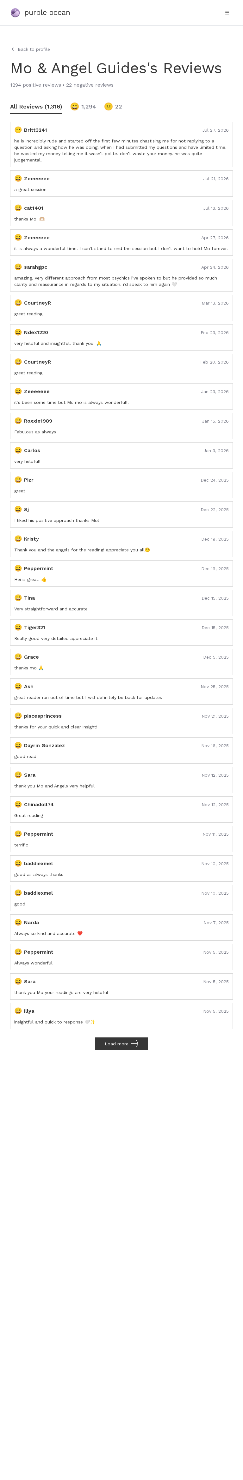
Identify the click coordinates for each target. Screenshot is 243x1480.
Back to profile (34, 49)
